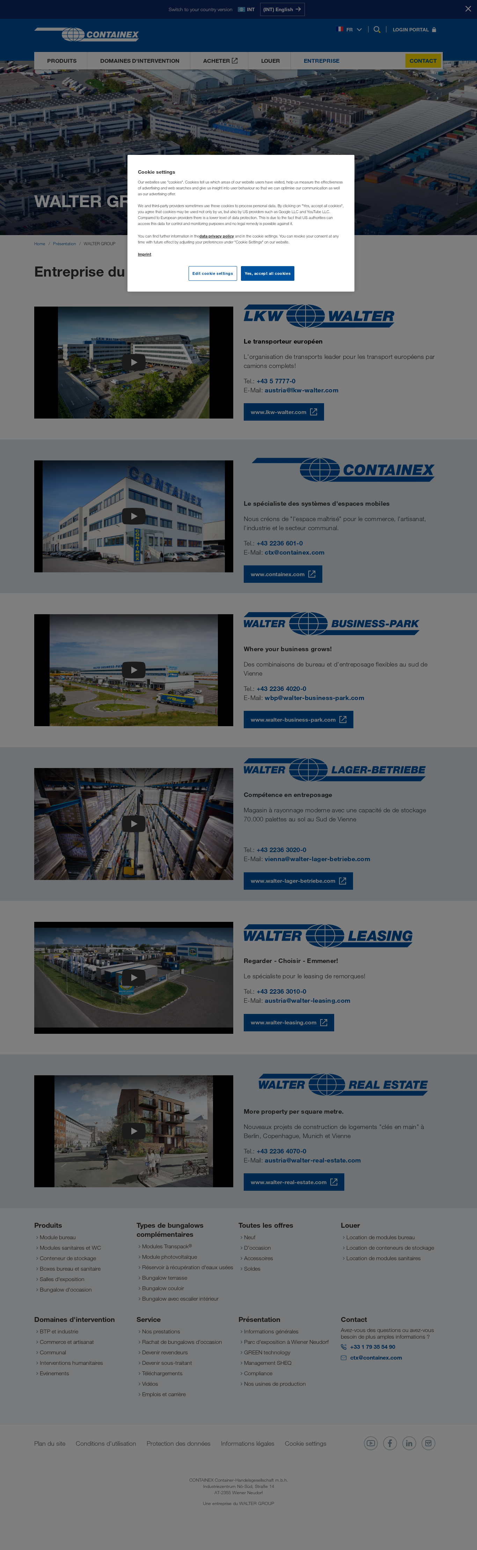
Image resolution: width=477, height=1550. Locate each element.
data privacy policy (216, 236)
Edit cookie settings (212, 273)
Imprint (144, 254)
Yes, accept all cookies (268, 273)
